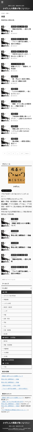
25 (22, 153)
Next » (27, 153)
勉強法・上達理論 (9, 337)
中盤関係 (6, 348)
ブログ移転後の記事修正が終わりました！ (14, 410)
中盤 (5, 314)
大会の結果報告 (9, 360)
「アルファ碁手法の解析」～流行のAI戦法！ (14, 388)
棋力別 (5, 341)
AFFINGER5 (21, 429)
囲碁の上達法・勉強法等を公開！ (16, 426)
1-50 (5, 367)
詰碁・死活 (7, 318)
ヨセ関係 (6, 352)
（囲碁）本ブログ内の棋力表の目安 (12, 401)
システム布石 (7, 303)
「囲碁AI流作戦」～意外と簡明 (10, 385)
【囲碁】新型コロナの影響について (12, 376)
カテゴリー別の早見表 (10, 295)
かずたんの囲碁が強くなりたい (16, 8)
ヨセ (5, 326)
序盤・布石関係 (8, 345)
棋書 (5, 292)
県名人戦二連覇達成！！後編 (21, 235)
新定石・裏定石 (8, 307)
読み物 (5, 334)
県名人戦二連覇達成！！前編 (21, 247)
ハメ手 (5, 311)
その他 (5, 356)
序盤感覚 (6, 299)
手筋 (5, 322)
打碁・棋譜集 (7, 330)
